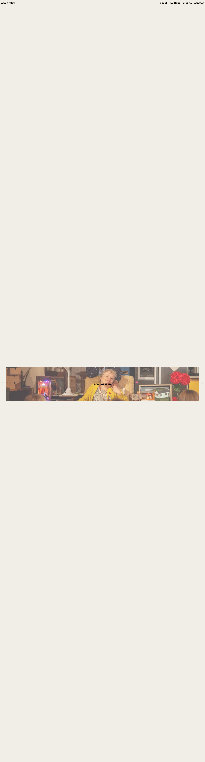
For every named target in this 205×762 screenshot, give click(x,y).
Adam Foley (8, 3)
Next (203, 384)
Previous (2, 384)
